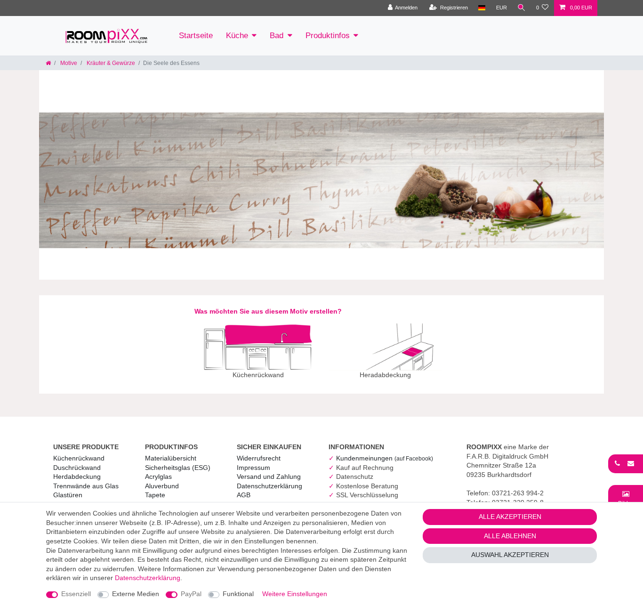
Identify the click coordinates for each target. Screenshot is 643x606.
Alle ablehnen (510, 536)
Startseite (196, 35)
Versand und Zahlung (269, 476)
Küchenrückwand (78, 458)
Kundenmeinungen (384, 458)
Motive (68, 63)
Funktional (238, 594)
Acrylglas (158, 476)
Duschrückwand (77, 467)
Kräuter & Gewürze (110, 63)
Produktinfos (327, 35)
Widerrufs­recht (259, 458)
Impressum (253, 467)
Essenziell (76, 594)
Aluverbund (162, 486)
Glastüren (67, 495)
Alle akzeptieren (510, 516)
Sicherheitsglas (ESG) (177, 467)
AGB (243, 495)
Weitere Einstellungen (294, 594)
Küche (237, 35)
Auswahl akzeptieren (510, 554)
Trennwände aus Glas (86, 486)
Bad (276, 35)
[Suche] (521, 8)
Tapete (155, 495)
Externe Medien (135, 594)
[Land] (481, 8)
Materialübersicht (170, 458)
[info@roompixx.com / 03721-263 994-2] (625, 463)
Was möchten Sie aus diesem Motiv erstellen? (268, 311)
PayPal (191, 594)
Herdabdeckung (77, 476)
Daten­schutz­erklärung (269, 486)
